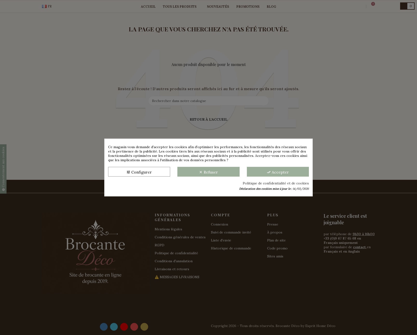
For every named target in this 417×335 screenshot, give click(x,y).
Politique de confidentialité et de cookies (276, 183)
